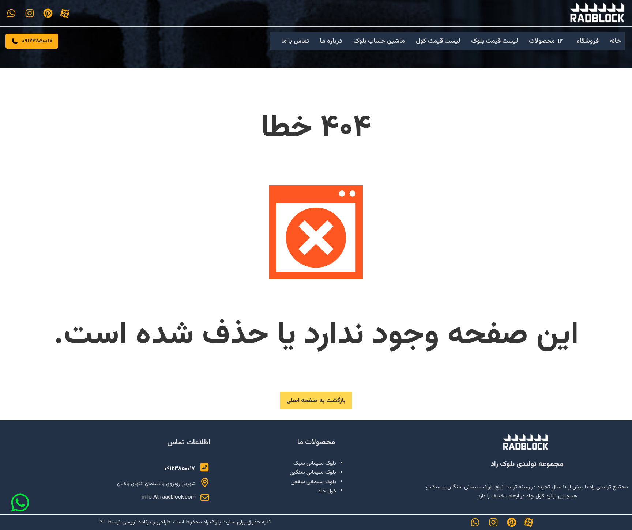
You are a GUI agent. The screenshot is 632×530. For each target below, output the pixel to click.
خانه (615, 41)
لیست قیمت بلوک (494, 41)
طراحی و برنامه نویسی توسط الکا (134, 522)
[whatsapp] (11, 13)
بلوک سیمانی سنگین (313, 472)
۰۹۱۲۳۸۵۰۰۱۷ (37, 41)
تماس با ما (295, 41)
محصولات (542, 41)
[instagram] (29, 13)
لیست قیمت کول (438, 41)
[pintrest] (48, 13)
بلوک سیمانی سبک (314, 463)
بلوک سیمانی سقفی (313, 482)
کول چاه (327, 491)
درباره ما (331, 41)
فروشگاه (587, 41)
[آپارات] (64, 13)
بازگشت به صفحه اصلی (316, 400)
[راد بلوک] (527, 442)
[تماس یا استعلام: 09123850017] (204, 467)
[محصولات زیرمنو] (560, 41)
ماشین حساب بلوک (379, 41)
